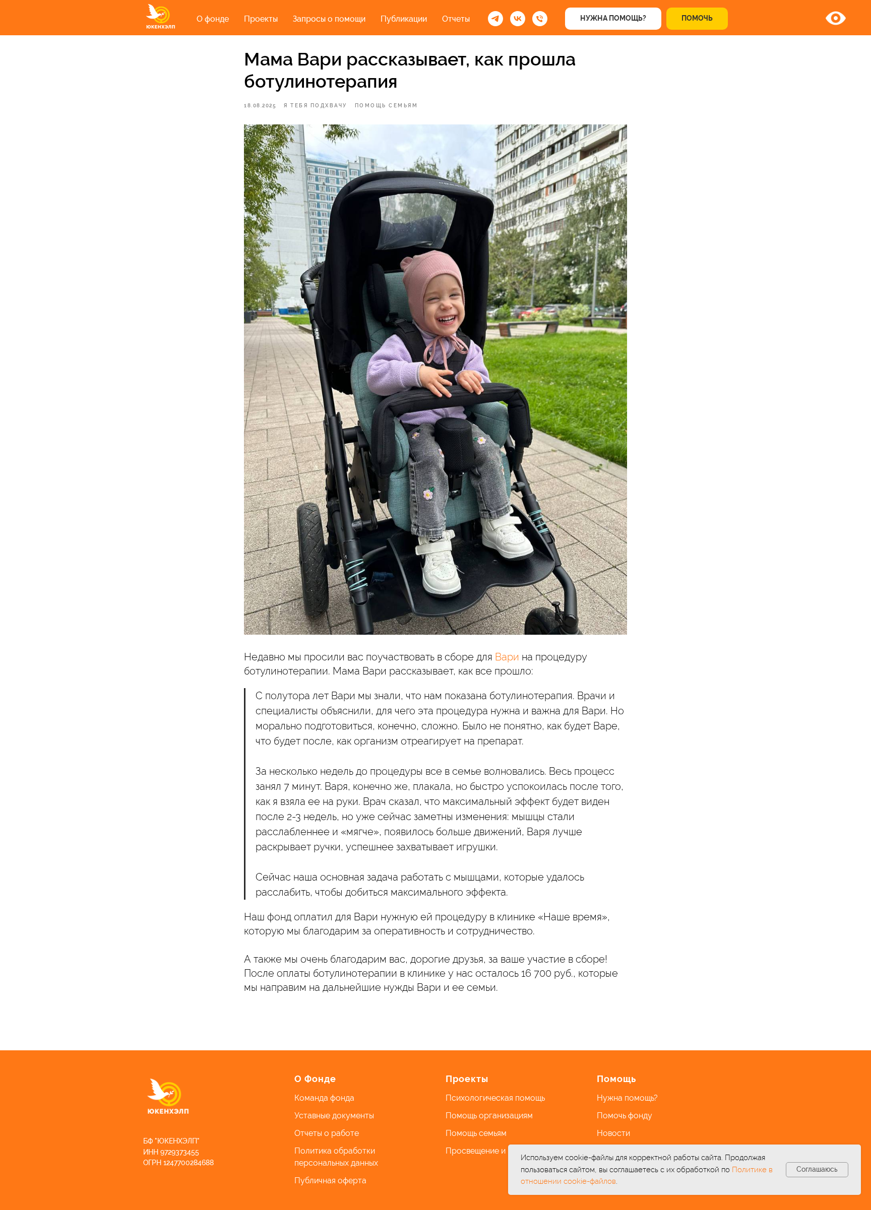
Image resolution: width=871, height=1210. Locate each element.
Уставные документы (334, 1115)
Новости (613, 1133)
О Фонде (315, 1078)
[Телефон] (539, 18)
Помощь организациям (489, 1115)
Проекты (261, 19)
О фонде (213, 19)
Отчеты (456, 19)
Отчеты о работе (326, 1133)
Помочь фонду (624, 1115)
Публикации (404, 19)
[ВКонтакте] (517, 18)
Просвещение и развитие (494, 1151)
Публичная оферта (330, 1180)
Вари (507, 657)
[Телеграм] (495, 18)
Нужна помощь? (627, 1098)
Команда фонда (324, 1098)
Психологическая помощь (495, 1098)
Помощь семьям (476, 1133)
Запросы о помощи (329, 19)
